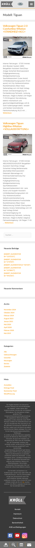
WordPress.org (9, 394)
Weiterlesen (7, 113)
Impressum (17, 514)
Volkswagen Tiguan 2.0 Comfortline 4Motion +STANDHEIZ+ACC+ (15, 29)
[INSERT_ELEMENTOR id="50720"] (17, 265)
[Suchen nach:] (17, 235)
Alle (5, 352)
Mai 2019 (7, 333)
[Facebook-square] (10, 535)
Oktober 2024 (9, 313)
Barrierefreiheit (17, 523)
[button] (31, 4)
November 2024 (10, 310)
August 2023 (8, 318)
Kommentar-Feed (10, 391)
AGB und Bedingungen (17, 527)
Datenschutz (17, 518)
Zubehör (7, 366)
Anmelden (7, 385)
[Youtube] (17, 535)
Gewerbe (7, 358)
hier (23, 482)
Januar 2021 (8, 321)
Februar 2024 (9, 315)
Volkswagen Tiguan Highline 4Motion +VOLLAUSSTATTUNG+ (16, 126)
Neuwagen (8, 360)
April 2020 (8, 327)
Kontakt (17, 509)
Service (6, 363)
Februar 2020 (9, 330)
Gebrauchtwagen (10, 355)
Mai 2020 (7, 324)
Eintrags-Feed (9, 388)
